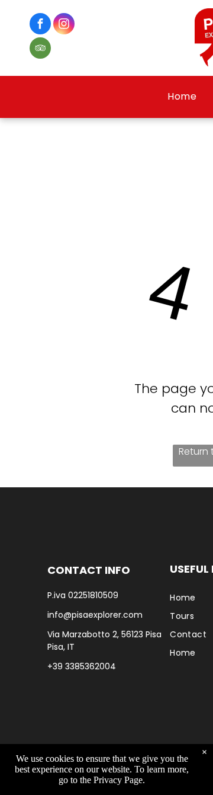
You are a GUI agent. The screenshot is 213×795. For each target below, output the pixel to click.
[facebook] (40, 25)
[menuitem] (182, 97)
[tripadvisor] (40, 49)
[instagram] (64, 25)
